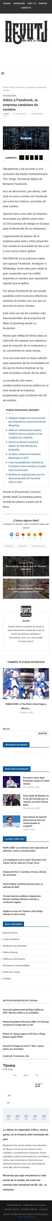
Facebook (22, 546)
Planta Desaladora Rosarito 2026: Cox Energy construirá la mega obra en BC (26, 1023)
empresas (9, 546)
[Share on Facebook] (21, 157)
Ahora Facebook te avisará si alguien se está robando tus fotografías (23, 446)
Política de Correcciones (14, 959)
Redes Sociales (38, 546)
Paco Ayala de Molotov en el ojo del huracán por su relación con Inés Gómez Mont (36, 800)
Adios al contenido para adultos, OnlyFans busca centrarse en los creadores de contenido (25, 434)
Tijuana (7, 3)
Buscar (6, 729)
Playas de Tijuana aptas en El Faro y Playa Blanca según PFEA (24, 1035)
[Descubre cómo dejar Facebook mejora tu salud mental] (11, 782)
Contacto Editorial (11, 939)
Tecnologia (19, 3)
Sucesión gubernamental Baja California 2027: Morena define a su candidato (23, 1011)
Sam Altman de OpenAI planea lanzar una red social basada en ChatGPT (35, 821)
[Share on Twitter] (27, 157)
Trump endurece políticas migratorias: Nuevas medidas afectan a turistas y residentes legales (22, 899)
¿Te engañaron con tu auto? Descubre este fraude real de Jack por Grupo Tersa (24, 861)
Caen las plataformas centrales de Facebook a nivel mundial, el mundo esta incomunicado (27, 466)
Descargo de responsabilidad (16, 965)
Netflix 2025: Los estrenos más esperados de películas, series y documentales (25, 849)
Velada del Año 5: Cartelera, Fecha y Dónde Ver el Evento (24, 873)
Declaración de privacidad (15, 946)
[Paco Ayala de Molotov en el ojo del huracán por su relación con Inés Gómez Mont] (11, 800)
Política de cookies (11, 972)
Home (5, 87)
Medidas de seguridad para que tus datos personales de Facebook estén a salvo (27, 478)
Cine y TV (32, 3)
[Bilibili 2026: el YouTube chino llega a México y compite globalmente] (26, 683)
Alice (7, 114)
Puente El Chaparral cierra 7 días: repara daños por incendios (23, 1047)
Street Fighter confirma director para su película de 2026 (23, 885)
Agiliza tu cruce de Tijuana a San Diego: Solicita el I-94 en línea (23, 912)
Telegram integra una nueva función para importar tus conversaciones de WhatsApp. (27, 422)
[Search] (49, 73)
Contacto (26, 8)
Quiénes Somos (10, 932)
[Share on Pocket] (41, 157)
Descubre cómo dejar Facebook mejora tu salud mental (36, 780)
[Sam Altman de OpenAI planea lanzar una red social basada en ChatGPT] (11, 821)
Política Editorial (10, 952)
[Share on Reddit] (36, 157)
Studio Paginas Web (26, 1217)
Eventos (43, 3)
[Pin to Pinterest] (32, 157)
